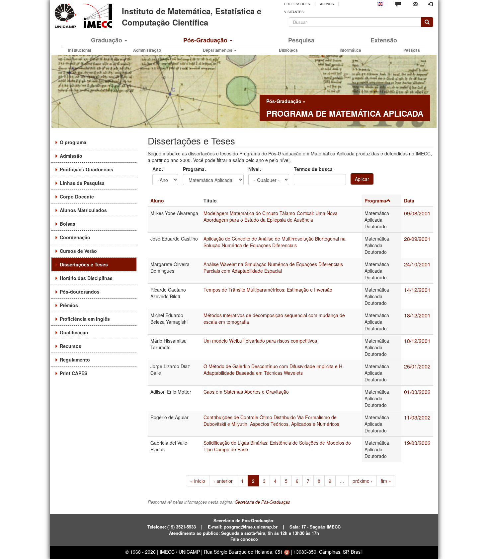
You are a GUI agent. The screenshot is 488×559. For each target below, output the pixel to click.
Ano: (157, 169)
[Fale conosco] (398, 3)
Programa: (194, 169)
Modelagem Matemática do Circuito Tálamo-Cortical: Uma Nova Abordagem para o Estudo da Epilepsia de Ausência (270, 216)
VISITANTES (294, 12)
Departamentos (218, 50)
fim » (386, 480)
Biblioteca (288, 50)
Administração (147, 50)
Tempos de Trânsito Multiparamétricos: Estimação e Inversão (267, 289)
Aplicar (362, 179)
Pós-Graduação (206, 40)
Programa (375, 200)
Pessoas (411, 50)
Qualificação (74, 332)
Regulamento (75, 359)
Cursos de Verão (78, 251)
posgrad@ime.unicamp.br (251, 527)
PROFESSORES (297, 4)
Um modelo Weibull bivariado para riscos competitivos (260, 340)
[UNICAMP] (67, 16)
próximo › (362, 480)
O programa (73, 142)
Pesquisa (301, 40)
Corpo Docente (77, 196)
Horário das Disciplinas (86, 278)
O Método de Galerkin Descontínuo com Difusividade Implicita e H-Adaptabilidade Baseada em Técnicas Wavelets (273, 369)
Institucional (79, 50)
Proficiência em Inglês (85, 318)
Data (409, 200)
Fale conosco (244, 539)
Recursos (70, 346)
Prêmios (69, 305)
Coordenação (75, 237)
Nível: (254, 169)
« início (197, 480)
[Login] (430, 4)
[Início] (96, 16)
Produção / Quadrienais (86, 169)
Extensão (383, 40)
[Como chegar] (286, 551)
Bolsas (67, 223)
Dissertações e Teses (84, 264)
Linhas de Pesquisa (82, 183)
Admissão (71, 155)
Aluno (157, 200)
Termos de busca (313, 169)
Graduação (107, 40)
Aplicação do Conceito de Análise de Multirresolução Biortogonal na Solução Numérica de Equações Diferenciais (274, 242)
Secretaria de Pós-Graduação (262, 502)
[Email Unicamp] (415, 3)
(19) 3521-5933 (181, 527)
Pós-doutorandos (80, 291)
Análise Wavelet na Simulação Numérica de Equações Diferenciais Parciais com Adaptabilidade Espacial (273, 267)
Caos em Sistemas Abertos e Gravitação (246, 391)
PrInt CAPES (73, 373)
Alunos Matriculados (83, 210)
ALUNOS (327, 4)
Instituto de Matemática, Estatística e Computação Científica (191, 16)
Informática (350, 50)
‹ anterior (223, 480)
